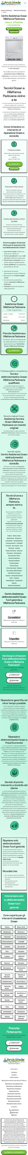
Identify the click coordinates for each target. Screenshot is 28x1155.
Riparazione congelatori (14, 1088)
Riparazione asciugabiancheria (14, 1083)
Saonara (8, 575)
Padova (9, 535)
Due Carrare (15, 545)
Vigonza (14, 583)
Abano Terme (17, 535)
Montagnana (17, 553)
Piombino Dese (14, 563)
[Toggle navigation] (25, 3)
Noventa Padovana (14, 558)
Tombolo (16, 578)
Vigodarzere (18, 580)
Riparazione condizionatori (14, 1086)
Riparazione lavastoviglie (14, 1098)
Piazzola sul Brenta (14, 560)
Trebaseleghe (10, 580)
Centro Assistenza (6, 10)
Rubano (19, 568)
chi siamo (14, 1072)
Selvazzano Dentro (17, 575)
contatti (14, 1075)
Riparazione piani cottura (14, 1103)
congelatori (14, 617)
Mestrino (19, 550)
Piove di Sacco (14, 565)
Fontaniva (11, 548)
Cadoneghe (9, 540)
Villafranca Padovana (20, 10)
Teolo (11, 578)
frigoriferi (14, 638)
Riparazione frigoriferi (14, 1093)
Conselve (8, 545)
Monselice (10, 553)
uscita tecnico (14, 1077)
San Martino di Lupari (14, 573)
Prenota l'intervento (15, 1152)
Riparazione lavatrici (14, 1101)
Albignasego (10, 538)
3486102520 (15, 164)
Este (21, 545)
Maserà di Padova (11, 550)
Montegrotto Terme (14, 555)
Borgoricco (18, 538)
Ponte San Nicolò (11, 568)
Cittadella (19, 543)
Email (15, 1115)
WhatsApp (15, 31)
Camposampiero (11, 543)
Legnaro (17, 548)
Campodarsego (18, 540)
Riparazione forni (14, 1091)
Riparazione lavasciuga (14, 1096)
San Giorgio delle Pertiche (14, 570)
